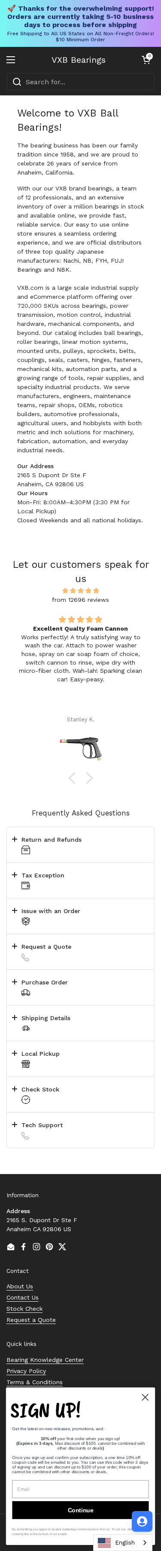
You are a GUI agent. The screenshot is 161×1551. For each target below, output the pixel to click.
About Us (19, 1286)
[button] (146, 59)
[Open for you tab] (142, 1521)
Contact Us (22, 1297)
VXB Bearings (79, 59)
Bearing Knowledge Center (45, 1359)
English (125, 1542)
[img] (80, 590)
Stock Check (24, 1308)
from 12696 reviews (80, 599)
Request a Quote (31, 1319)
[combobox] (80, 81)
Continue (81, 1510)
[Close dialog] (145, 1397)
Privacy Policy (26, 1370)
